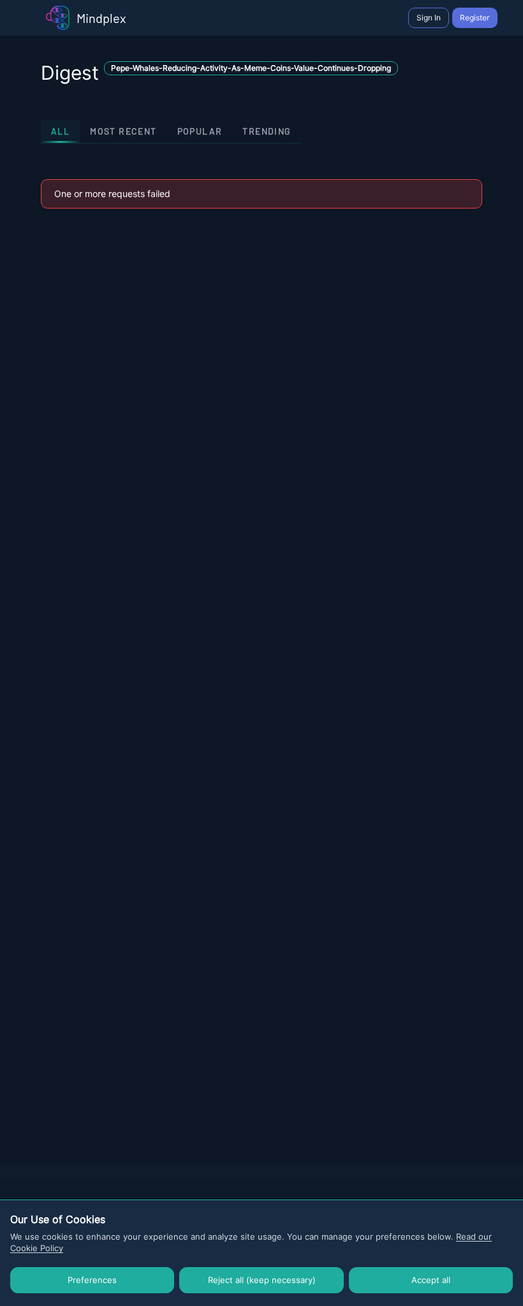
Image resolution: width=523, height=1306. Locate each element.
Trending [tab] (266, 131)
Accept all (430, 1280)
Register (475, 17)
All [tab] (60, 131)
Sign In (428, 17)
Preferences (92, 1280)
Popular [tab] (200, 131)
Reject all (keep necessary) (262, 1280)
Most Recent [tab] (123, 131)
